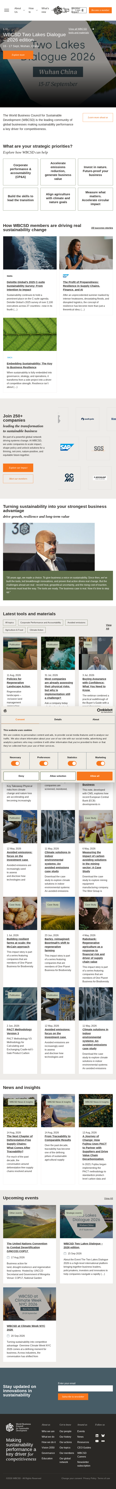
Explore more (18, 55)
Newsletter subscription (83, 1464)
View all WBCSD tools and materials (79, 31)
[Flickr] (103, 1441)
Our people (65, 1431)
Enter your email (67, 1383)
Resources (83, 1442)
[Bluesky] (103, 1435)
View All (108, 1198)
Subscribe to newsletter (73, 1396)
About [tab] (96, 719)
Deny (21, 776)
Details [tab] (58, 719)
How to (31, 10)
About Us (17, 10)
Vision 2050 (48, 1447)
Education (47, 1458)
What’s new (45, 10)
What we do (48, 1436)
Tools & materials (62, 10)
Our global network (65, 1460)
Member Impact (75, 10)
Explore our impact (18, 467)
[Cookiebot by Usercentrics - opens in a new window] (99, 710)
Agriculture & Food (14, 630)
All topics (9, 622)
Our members (67, 1453)
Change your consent (71, 1478)
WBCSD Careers (82, 1455)
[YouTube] (97, 1441)
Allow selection (58, 776)
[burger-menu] (6, 10)
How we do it (49, 1442)
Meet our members (18, 478)
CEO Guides (84, 1447)
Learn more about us (98, 117)
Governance (48, 1453)
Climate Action (36, 630)
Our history (65, 1436)
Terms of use (104, 1478)
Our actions (66, 1442)
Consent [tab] (20, 719)
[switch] (43, 763)
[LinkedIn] (97, 1435)
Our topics (65, 1447)
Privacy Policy (89, 1478)
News (80, 1436)
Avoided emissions (76, 622)
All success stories (102, 228)
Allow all (94, 776)
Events (81, 1431)
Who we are (48, 1431)
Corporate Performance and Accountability (40, 622)
